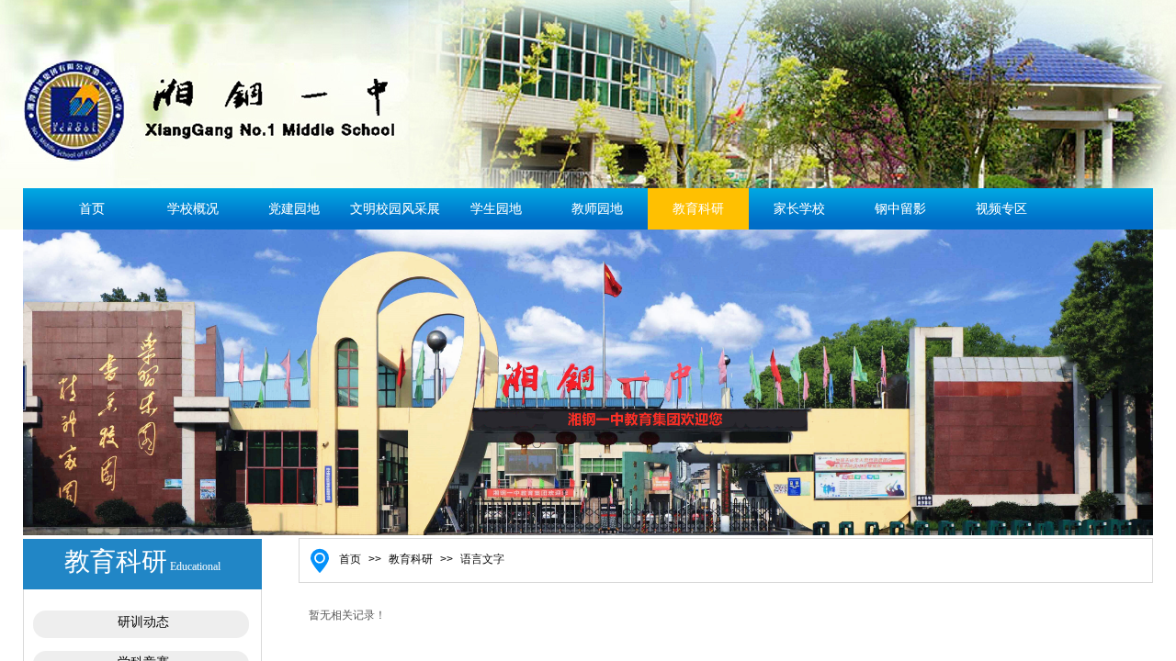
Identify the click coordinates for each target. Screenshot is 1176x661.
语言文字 (482, 559)
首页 (92, 209)
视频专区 (1001, 209)
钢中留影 (900, 209)
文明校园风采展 (395, 209)
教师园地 (597, 209)
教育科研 (698, 209)
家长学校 (799, 209)
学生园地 (496, 209)
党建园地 (294, 209)
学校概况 (193, 209)
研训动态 (143, 622)
